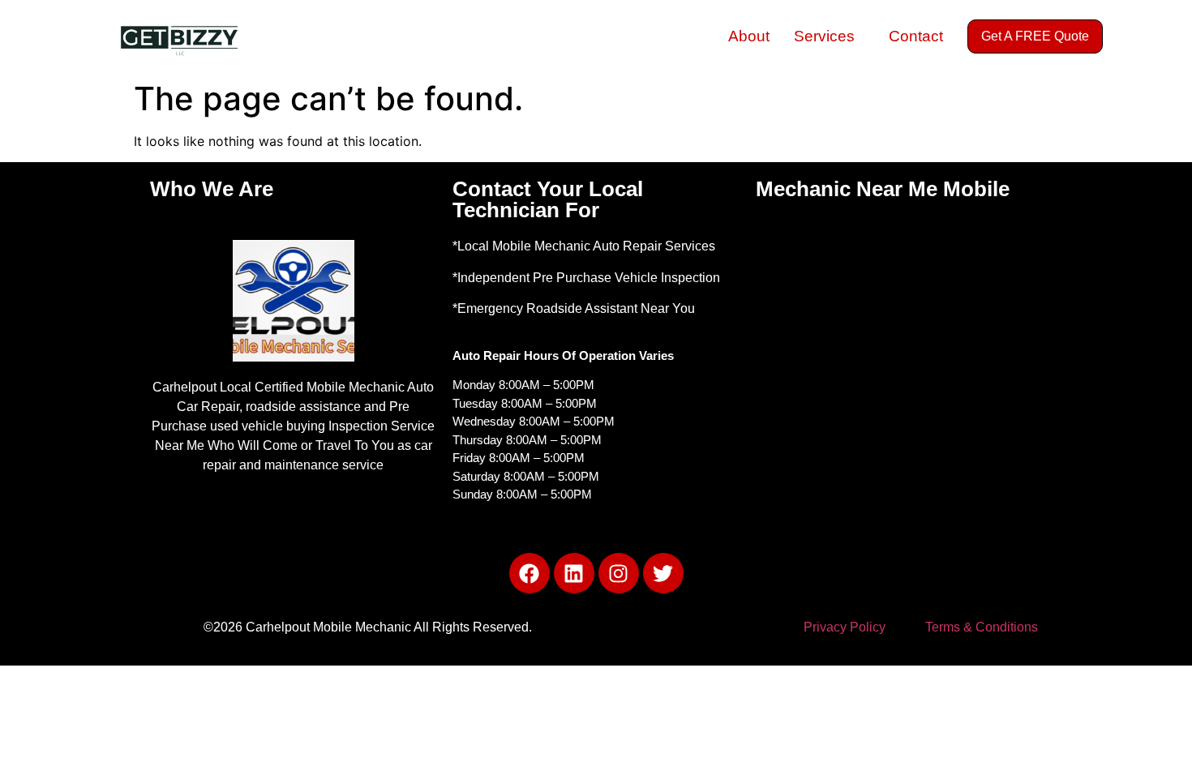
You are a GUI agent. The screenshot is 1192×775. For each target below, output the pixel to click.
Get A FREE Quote (1035, 36)
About (749, 36)
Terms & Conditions (981, 627)
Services (824, 36)
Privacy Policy (844, 627)
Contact (916, 36)
